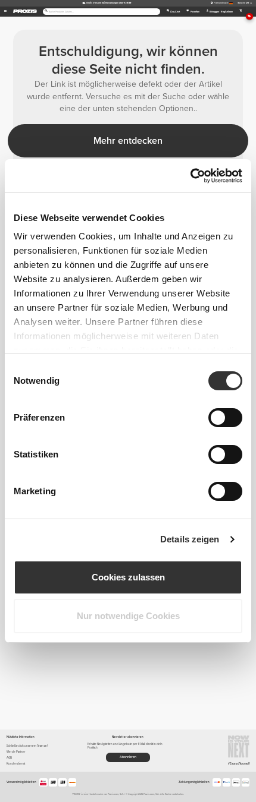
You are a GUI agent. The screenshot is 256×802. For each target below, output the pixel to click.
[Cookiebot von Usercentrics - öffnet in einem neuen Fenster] (190, 176)
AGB (9, 757)
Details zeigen (189, 539)
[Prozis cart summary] (240, 12)
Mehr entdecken (128, 141)
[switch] (225, 417)
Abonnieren (128, 757)
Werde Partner (16, 751)
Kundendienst (16, 763)
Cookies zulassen (128, 577)
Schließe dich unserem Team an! (27, 745)
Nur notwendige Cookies (128, 616)
